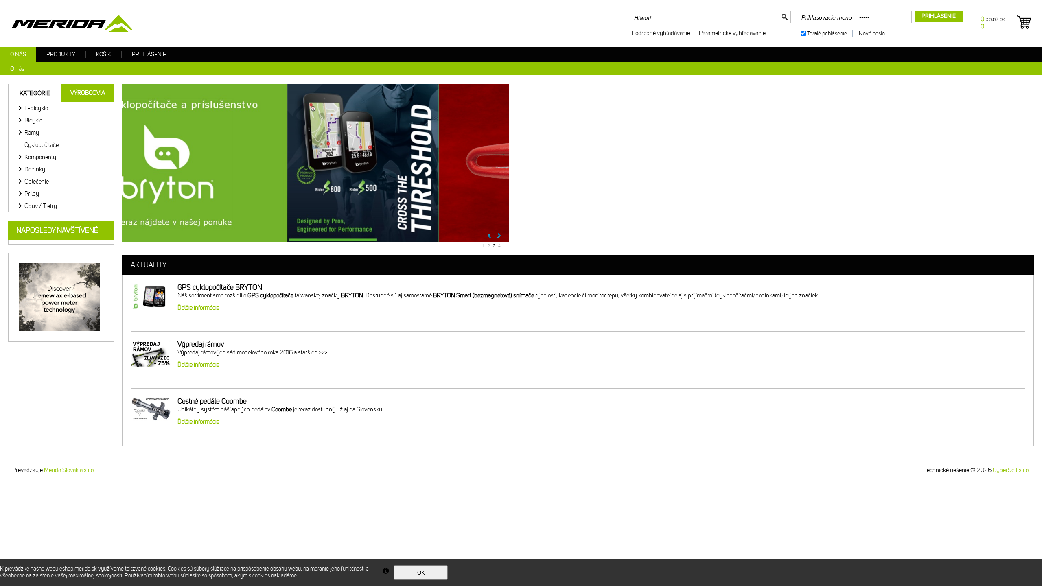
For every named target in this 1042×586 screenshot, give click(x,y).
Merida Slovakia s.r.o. (69, 470)
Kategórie (35, 93)
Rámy (31, 132)
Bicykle (33, 120)
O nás (18, 54)
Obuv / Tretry (40, 206)
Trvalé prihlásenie (827, 33)
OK (421, 573)
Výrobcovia (87, 92)
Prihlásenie (149, 54)
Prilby (31, 193)
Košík (103, 54)
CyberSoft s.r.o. (1011, 470)
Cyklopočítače (41, 145)
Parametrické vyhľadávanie (732, 33)
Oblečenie (36, 181)
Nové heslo (872, 33)
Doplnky (34, 169)
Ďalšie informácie (198, 307)
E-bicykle (36, 108)
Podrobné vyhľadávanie (661, 33)
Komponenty (40, 157)
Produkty (60, 54)
